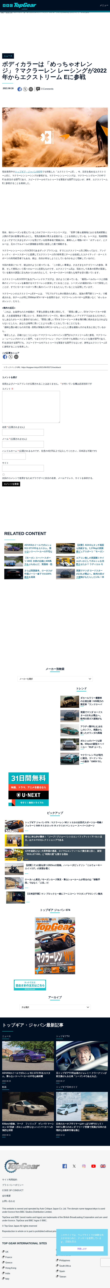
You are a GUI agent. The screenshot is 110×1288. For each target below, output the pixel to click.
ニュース (8, 56)
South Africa (65, 1266)
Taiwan (62, 1276)
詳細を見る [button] (70, 1241)
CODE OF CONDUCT (12, 1190)
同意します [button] (82, 1249)
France (8, 1257)
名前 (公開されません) (13, 427)
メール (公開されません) (14, 439)
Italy (7, 1279)
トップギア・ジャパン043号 (28, 172)
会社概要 (6, 1196)
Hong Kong (10, 1268)
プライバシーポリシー (13, 1185)
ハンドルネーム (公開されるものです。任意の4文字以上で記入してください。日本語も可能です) (49, 451)
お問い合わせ (8, 1201)
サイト (5, 463)
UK (6, 1252)
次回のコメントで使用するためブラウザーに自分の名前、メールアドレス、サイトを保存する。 (48, 478)
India (7, 1273)
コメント (7, 389)
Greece (8, 1262)
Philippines (64, 1260)
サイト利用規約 (9, 1179)
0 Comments (47, 89)
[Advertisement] (55, 36)
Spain (62, 1271)
